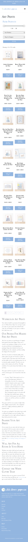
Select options (8, 109)
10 (19, 313)
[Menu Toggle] (25, 9)
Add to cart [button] (8, 75)
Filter (14, 41)
